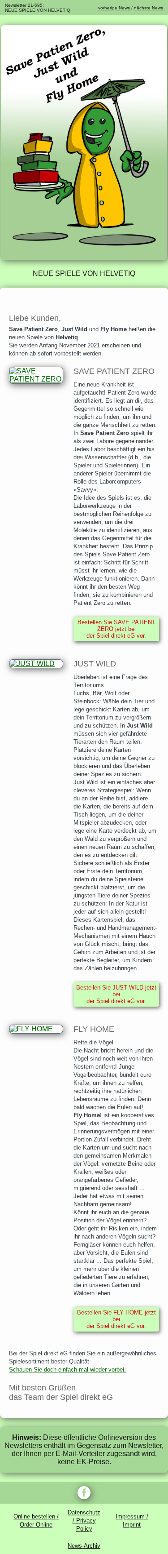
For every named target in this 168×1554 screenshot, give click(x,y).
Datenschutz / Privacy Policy (84, 1520)
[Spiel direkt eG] (84, 257)
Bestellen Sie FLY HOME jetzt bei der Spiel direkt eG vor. (116, 1319)
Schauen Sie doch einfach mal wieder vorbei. (67, 1369)
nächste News (148, 7)
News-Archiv (84, 1545)
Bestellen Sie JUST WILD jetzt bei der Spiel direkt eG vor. (116, 994)
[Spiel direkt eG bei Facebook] (84, 1492)
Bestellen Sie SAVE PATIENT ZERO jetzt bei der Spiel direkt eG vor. (116, 629)
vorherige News (114, 7)
